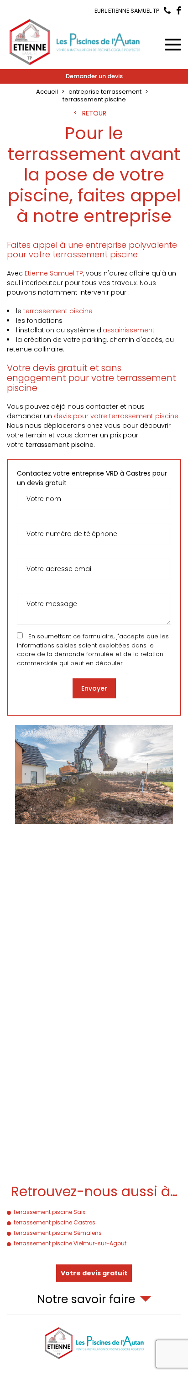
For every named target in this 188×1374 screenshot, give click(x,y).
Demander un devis (94, 76)
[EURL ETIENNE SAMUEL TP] (75, 41)
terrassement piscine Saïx (49, 1212)
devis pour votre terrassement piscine (116, 416)
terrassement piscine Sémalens (58, 1233)
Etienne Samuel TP (54, 273)
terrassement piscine (58, 311)
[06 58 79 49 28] (167, 11)
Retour (94, 113)
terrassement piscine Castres (54, 1222)
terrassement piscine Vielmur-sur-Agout (70, 1243)
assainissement (129, 330)
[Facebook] (178, 11)
